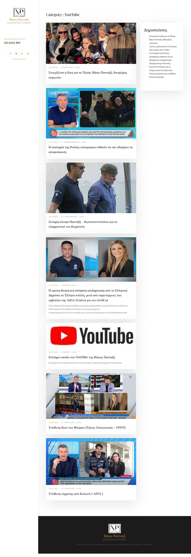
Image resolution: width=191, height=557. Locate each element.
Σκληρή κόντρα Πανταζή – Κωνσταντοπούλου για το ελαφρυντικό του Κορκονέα (83, 224)
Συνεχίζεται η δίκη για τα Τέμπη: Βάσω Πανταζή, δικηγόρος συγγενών (88, 74)
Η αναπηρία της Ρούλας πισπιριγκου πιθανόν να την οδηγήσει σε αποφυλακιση (91, 149)
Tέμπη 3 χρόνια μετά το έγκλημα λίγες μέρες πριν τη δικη (163, 48)
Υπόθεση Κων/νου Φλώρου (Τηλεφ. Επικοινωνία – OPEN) (87, 427)
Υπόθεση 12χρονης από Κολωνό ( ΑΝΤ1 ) (76, 493)
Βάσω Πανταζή (19, 19)
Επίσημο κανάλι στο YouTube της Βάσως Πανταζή (82, 357)
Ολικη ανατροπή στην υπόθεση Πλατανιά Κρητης (162, 75)
